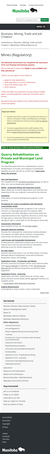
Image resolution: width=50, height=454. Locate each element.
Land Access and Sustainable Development (20, 349)
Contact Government (36, 5)
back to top (44, 293)
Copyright (6, 424)
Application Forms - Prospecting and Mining (20, 355)
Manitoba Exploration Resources (16, 319)
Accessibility (7, 417)
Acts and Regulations (12, 328)
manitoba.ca (6, 42)
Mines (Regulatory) (11, 322)
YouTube (5, 439)
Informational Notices (12, 325)
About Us (7, 312)
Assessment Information (13, 343)
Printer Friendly (12, 5)
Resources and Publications (14, 371)
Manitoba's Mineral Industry (14, 316)
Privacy (5, 427)
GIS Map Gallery (31, 226)
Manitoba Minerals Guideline (15, 346)
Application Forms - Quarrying (15, 358)
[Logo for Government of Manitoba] (25, 12)
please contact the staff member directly (26, 132)
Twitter (5, 433)
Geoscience (7, 368)
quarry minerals (11, 266)
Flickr (4, 442)
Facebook (6, 436)
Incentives (8, 334)
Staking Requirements (12, 364)
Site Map (23, 5)
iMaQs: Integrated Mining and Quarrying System (22, 331)
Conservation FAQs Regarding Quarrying (19, 283)
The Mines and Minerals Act (29, 182)
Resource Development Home (15, 309)
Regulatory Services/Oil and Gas (15, 381)
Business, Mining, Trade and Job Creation (19, 306)
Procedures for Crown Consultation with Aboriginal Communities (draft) (22, 338)
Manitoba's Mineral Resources (24, 45)
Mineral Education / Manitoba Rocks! (17, 377)
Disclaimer (6, 420)
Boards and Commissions (13, 374)
